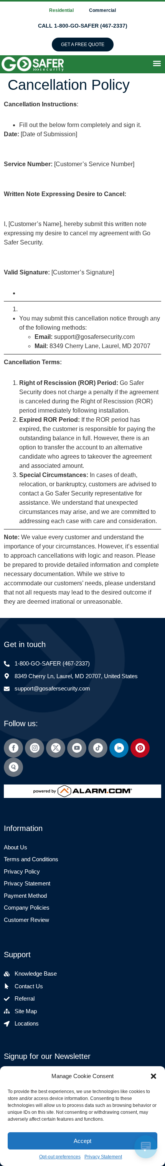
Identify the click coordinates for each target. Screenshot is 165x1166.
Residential (61, 10)
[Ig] (34, 748)
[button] (153, 1076)
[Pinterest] (140, 748)
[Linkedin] (119, 748)
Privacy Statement (103, 1156)
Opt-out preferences (60, 1156)
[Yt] (76, 748)
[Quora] (13, 767)
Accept (82, 1141)
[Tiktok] (97, 748)
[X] (55, 748)
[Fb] (13, 748)
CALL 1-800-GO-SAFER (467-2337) (82, 26)
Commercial (102, 10)
